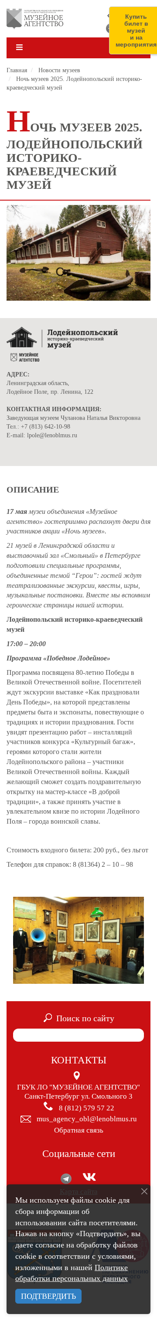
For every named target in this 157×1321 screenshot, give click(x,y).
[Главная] (35, 19)
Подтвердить (48, 1296)
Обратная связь (78, 1130)
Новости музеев (59, 70)
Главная (17, 70)
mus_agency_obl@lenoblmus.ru (87, 1119)
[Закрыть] (144, 1191)
